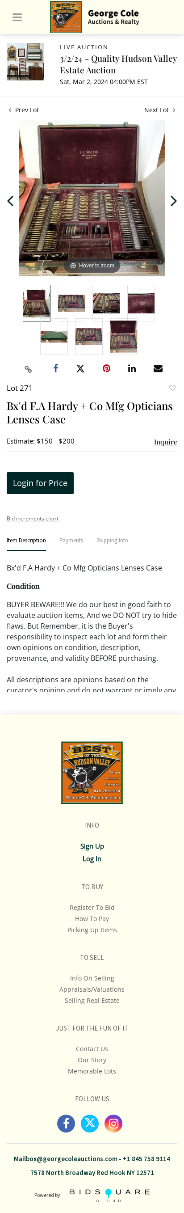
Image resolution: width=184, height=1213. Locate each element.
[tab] (26, 544)
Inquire (165, 441)
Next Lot (157, 110)
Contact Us (92, 1048)
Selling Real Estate (92, 1000)
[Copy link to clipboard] (28, 369)
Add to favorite (172, 389)
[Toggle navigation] (17, 17)
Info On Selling (92, 978)
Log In (92, 858)
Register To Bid (92, 907)
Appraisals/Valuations (92, 989)
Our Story (92, 1060)
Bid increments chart (33, 518)
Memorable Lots (92, 1071)
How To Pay (92, 918)
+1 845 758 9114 (146, 1159)
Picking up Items (92, 930)
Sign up (92, 845)
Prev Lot (26, 110)
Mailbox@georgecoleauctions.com (65, 1159)
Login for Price (40, 483)
